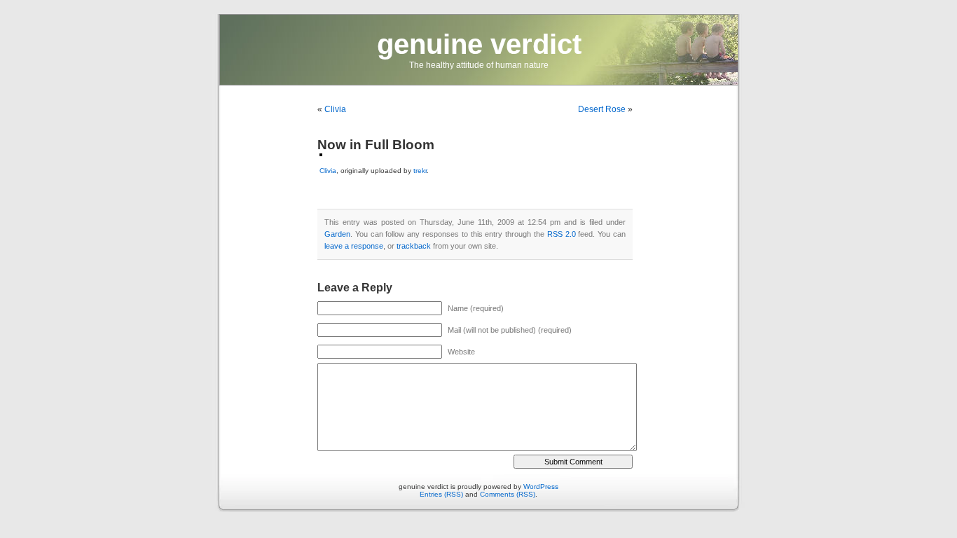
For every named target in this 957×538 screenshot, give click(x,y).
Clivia (335, 109)
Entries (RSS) (441, 494)
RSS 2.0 (561, 234)
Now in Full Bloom (375, 144)
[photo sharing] (320, 153)
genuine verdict (479, 44)
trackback (414, 246)
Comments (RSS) (507, 494)
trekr (420, 170)
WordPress (540, 486)
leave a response (353, 246)
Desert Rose (602, 109)
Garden (337, 234)
